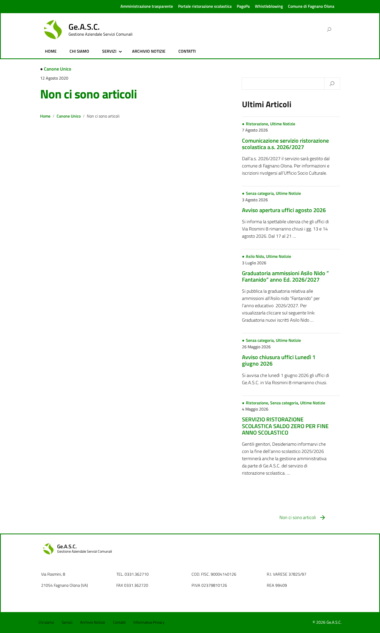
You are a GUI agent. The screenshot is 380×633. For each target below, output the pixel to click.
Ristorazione (257, 124)
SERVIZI (109, 51)
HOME (51, 51)
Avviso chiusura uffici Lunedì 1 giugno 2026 (278, 360)
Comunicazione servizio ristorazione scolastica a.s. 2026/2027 (285, 143)
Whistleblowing (269, 6)
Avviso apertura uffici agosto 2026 (284, 210)
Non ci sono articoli (88, 93)
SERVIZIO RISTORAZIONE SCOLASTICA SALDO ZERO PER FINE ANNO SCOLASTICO (285, 425)
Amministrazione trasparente (146, 6)
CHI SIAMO (79, 51)
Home (45, 116)
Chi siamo (46, 622)
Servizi (67, 622)
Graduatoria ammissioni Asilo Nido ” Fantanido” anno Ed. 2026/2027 (285, 276)
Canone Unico (57, 68)
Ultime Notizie (282, 124)
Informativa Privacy (148, 622)
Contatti (119, 622)
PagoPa (243, 6)
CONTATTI (187, 51)
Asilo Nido (255, 256)
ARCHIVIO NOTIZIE (148, 51)
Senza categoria (260, 193)
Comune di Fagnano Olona (311, 6)
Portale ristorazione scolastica (205, 6)
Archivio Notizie (92, 622)
